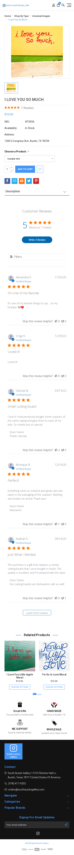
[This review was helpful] (56, 450)
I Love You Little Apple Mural (20, 676)
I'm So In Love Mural (54, 674)
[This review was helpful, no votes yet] (56, 321)
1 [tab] (34, 694)
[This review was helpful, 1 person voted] (56, 524)
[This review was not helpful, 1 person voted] (62, 598)
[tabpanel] (20, 663)
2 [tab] (39, 694)
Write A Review (37, 239)
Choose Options (19, 687)
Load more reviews (37, 613)
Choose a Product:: (16, 151)
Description (12, 191)
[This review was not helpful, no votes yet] (62, 321)
